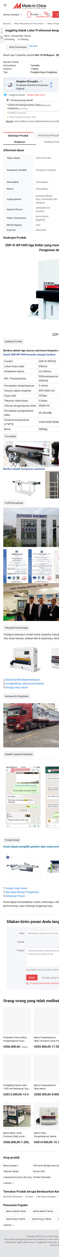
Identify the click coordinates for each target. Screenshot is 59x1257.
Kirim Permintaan (18, 47)
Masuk (9, 121)
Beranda (7, 23)
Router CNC (39, 1171)
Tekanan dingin (11, 1171)
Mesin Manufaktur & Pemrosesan (29, 23)
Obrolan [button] (34, 45)
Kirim (32, 977)
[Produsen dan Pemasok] (29, 5)
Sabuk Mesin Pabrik (43, 1211)
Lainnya (7, 1224)
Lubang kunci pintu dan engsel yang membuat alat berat (18, 1177)
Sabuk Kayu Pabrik (15, 1218)
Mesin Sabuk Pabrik (16, 1211)
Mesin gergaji (10, 1165)
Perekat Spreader (42, 1177)
